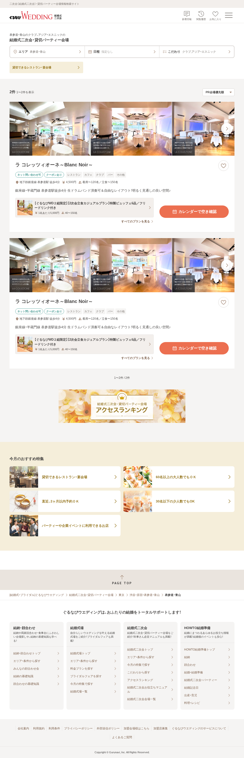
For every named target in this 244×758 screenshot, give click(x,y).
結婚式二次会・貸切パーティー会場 (91, 595)
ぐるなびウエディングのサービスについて (199, 728)
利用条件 (54, 728)
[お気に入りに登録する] (223, 165)
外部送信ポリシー (108, 728)
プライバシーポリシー (78, 728)
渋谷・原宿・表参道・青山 (145, 595)
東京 (121, 595)
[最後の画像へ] (227, 128)
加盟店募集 (160, 728)
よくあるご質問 (122, 737)
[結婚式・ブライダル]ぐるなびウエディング (37, 595)
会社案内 (23, 728)
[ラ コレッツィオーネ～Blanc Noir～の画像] (122, 129)
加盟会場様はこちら (136, 728)
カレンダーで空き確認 (197, 212)
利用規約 (39, 728)
